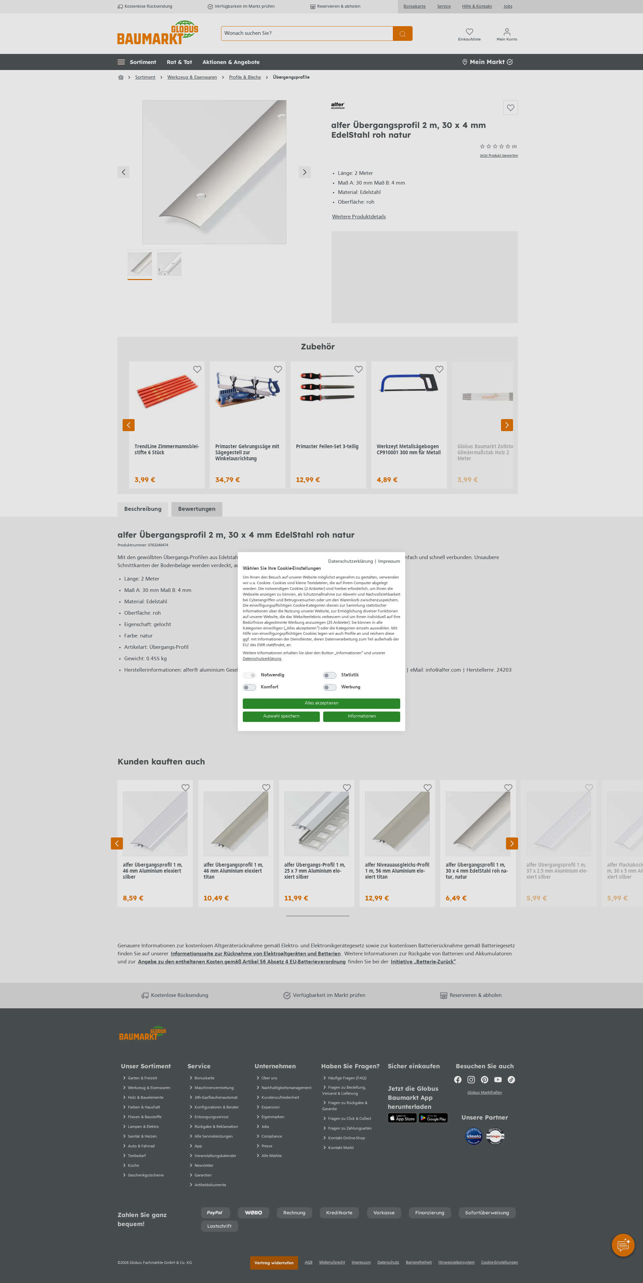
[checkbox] (249, 675)
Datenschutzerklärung (350, 561)
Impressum (389, 561)
